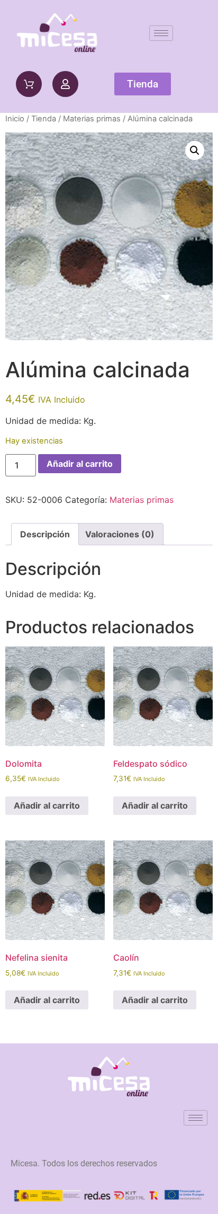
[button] (194, 150)
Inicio (14, 118)
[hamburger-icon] (161, 33)
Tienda (43, 118)
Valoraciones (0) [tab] (120, 534)
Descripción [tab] (45, 534)
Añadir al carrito (80, 463)
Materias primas (92, 118)
